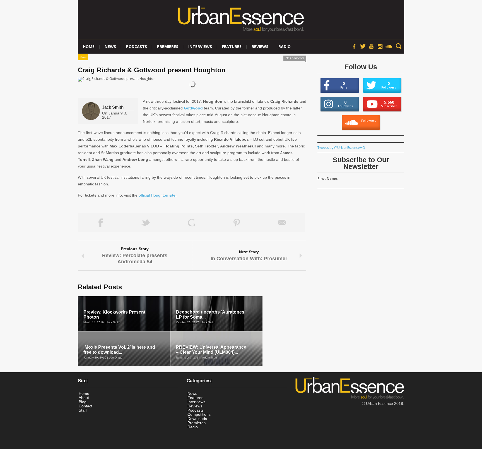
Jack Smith (113, 107)
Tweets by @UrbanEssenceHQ (341, 147)
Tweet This (146, 222)
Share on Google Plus (191, 222)
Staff (83, 410)
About (84, 397)
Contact (85, 406)
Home (89, 46)
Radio (284, 46)
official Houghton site (157, 195)
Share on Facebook (100, 222)
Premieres (167, 46)
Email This (282, 222)
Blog (82, 402)
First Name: (327, 178)
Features (232, 46)
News (110, 46)
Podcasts (136, 46)
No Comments (295, 58)
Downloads (197, 418)
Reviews (260, 46)
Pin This (237, 222)
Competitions (199, 414)
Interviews (200, 46)
